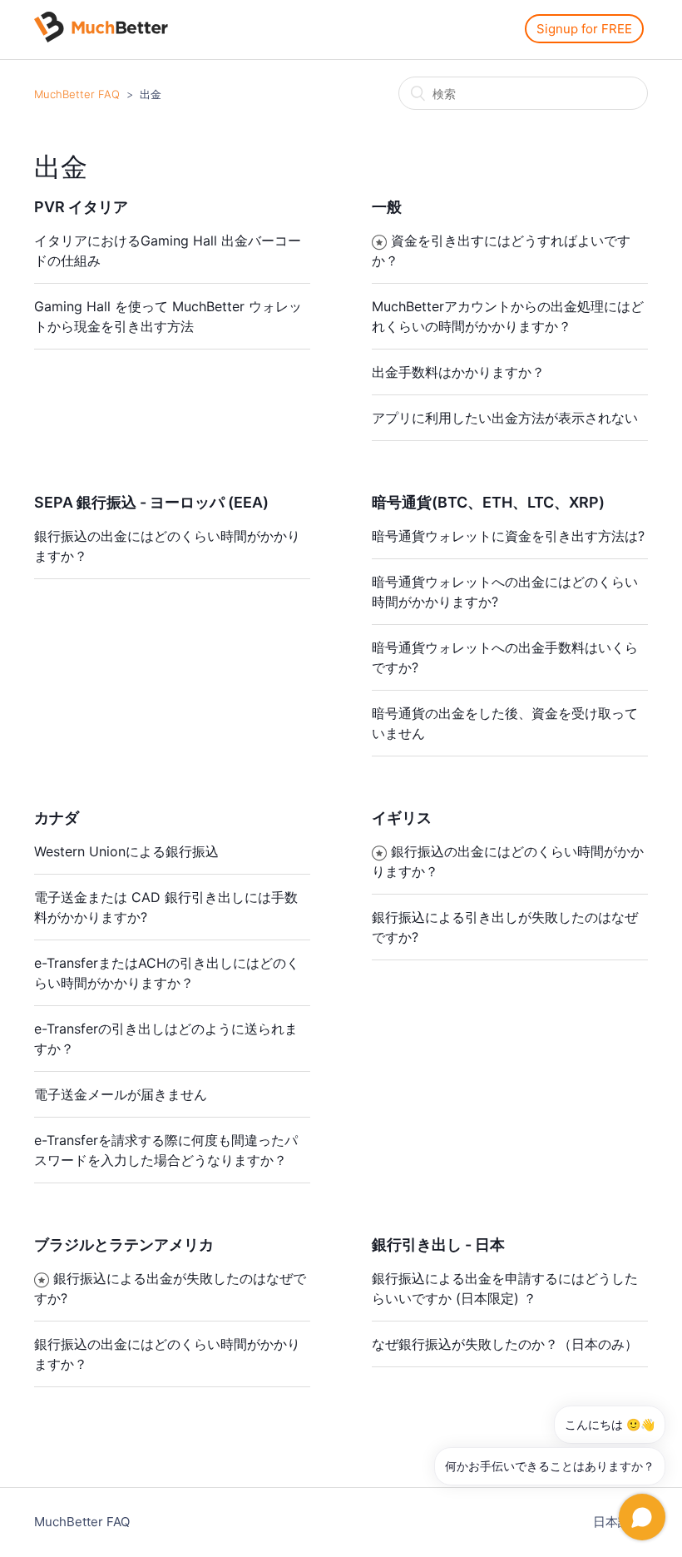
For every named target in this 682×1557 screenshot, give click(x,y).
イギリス (402, 817)
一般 (387, 207)
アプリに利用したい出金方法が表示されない (505, 417)
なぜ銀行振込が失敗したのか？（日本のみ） (505, 1344)
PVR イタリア (81, 207)
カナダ (56, 817)
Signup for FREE (584, 29)
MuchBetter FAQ (77, 94)
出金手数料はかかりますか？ (458, 372)
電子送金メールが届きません (120, 1094)
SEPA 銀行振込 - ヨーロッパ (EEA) (151, 502)
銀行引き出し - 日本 (438, 1244)
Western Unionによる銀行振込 (126, 851)
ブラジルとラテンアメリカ (124, 1244)
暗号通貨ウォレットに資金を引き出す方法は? (508, 536)
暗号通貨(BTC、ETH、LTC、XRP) (488, 502)
